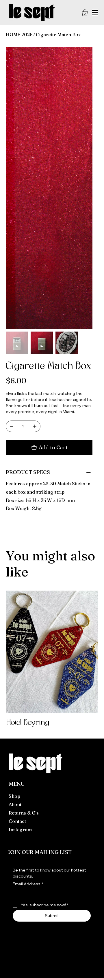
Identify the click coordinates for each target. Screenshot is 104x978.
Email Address (28, 708)
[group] (52, 484)
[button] (85, 12)
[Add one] (34, 250)
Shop (14, 620)
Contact (17, 645)
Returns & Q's (24, 637)
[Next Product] (91, 475)
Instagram (20, 654)
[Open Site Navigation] (95, 12)
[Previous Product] (13, 475)
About (15, 629)
